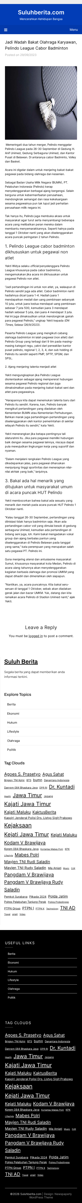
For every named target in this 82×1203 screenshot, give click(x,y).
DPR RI (43, 787)
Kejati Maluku (64, 834)
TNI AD (67, 908)
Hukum (12, 722)
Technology (52, 908)
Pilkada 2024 (37, 896)
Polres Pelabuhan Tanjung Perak (25, 901)
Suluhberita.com (41, 12)
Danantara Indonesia (56, 780)
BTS (28, 780)
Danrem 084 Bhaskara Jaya (21, 787)
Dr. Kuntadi (62, 787)
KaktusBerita (44, 812)
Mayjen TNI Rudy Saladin (25, 868)
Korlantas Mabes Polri (51, 849)
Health (7, 796)
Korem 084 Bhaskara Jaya (21, 848)
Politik (11, 750)
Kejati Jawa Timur (26, 834)
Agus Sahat (53, 774)
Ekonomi (13, 713)
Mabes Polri (27, 854)
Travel (7, 914)
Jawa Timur (27, 795)
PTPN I (28, 908)
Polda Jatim (58, 896)
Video (22, 914)
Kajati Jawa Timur (27, 804)
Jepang (48, 796)
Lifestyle (13, 731)
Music (66, 868)
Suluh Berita (21, 661)
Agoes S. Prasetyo (22, 774)
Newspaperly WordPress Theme (50, 1195)
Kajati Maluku (17, 812)
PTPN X (40, 908)
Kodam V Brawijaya (25, 842)
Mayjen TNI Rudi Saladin (27, 861)
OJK (73, 868)
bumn (37, 780)
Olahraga (13, 741)
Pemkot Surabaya (15, 896)
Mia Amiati (54, 868)
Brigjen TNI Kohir (14, 780)
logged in (36, 636)
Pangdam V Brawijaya (29, 874)
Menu (74, 30)
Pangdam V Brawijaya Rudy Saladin (33, 885)
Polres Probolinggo (58, 902)
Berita (11, 704)
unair (15, 914)
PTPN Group (12, 908)
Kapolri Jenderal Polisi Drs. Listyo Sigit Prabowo (38, 818)
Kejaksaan (18, 825)
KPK (67, 848)
